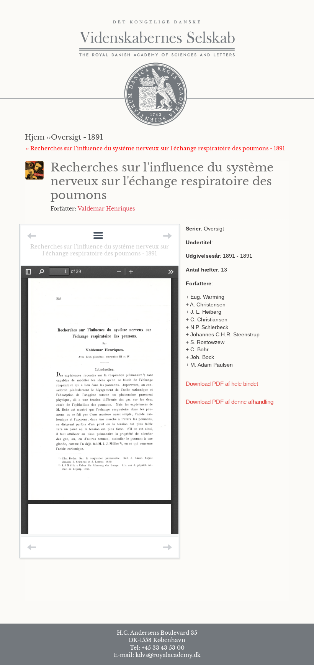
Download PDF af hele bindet (222, 383)
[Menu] (98, 236)
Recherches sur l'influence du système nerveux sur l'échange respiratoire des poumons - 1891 (99, 250)
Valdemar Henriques (106, 208)
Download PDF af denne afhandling (229, 401)
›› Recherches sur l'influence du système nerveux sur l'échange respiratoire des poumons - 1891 (155, 148)
